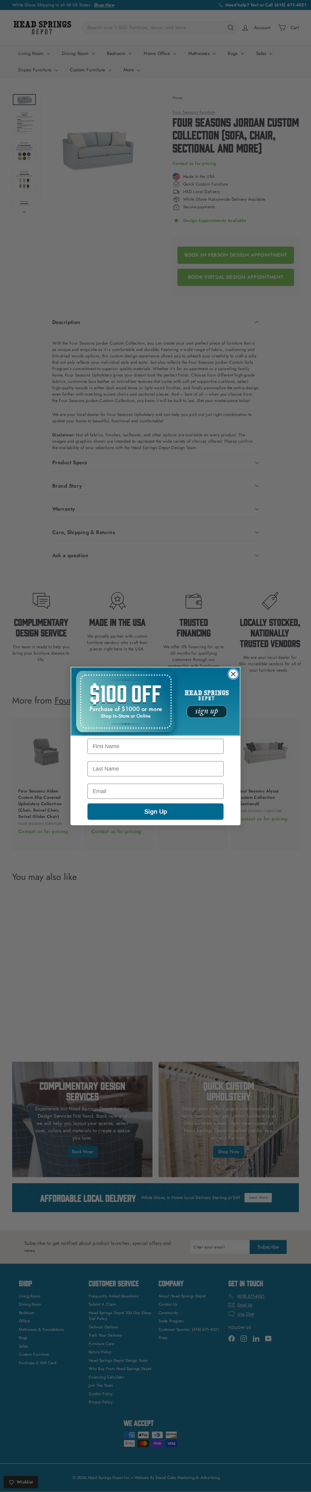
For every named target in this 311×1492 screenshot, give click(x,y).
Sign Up (155, 811)
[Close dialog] (233, 674)
